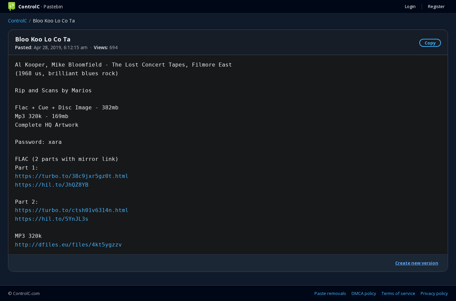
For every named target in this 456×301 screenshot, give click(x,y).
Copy (430, 43)
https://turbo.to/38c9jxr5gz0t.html (72, 176)
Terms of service (398, 293)
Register (436, 6)
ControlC (17, 20)
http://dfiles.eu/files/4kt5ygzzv (68, 244)
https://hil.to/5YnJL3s (51, 219)
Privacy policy (434, 293)
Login (410, 6)
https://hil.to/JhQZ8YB (51, 185)
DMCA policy (364, 293)
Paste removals (330, 293)
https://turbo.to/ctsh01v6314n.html (72, 210)
